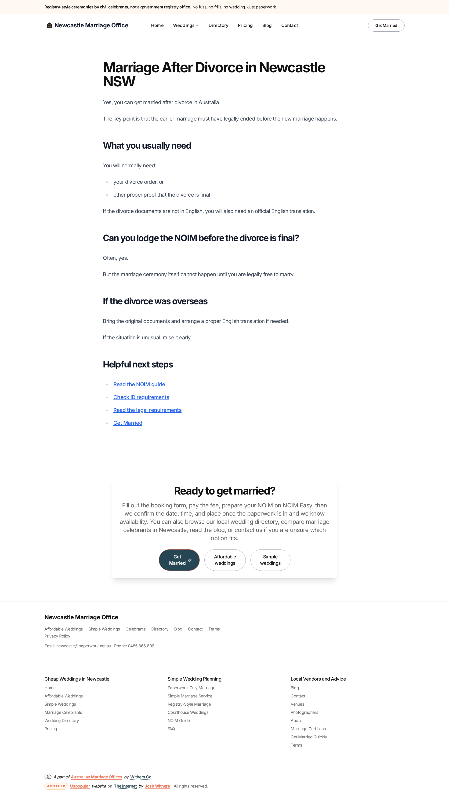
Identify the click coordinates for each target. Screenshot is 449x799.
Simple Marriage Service (190, 695)
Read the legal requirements (147, 410)
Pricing (245, 25)
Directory (218, 25)
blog (219, 529)
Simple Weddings (104, 629)
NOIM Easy (297, 505)
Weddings (184, 25)
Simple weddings (270, 560)
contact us (248, 529)
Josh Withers (157, 786)
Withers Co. (141, 776)
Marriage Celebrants (63, 712)
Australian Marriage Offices (96, 776)
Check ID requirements (141, 397)
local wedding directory (247, 521)
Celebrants (135, 629)
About (296, 720)
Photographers (304, 712)
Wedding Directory (61, 720)
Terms (214, 629)
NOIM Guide (179, 720)
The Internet (125, 786)
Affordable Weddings (63, 629)
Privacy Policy (57, 636)
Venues (297, 704)
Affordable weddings (225, 560)
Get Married (386, 25)
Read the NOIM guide (139, 384)
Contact (289, 25)
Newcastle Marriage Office (81, 617)
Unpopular (80, 786)
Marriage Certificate (309, 728)
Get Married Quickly (309, 736)
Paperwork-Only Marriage (191, 687)
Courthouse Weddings (188, 712)
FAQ (171, 728)
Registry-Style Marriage (189, 704)
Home (157, 25)
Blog (267, 25)
